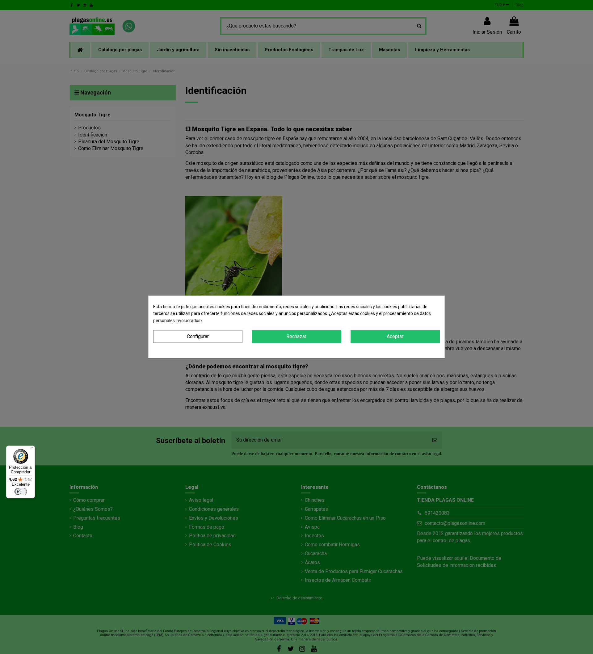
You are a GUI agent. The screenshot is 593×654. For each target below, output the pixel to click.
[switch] (21, 491)
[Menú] (31, 449)
